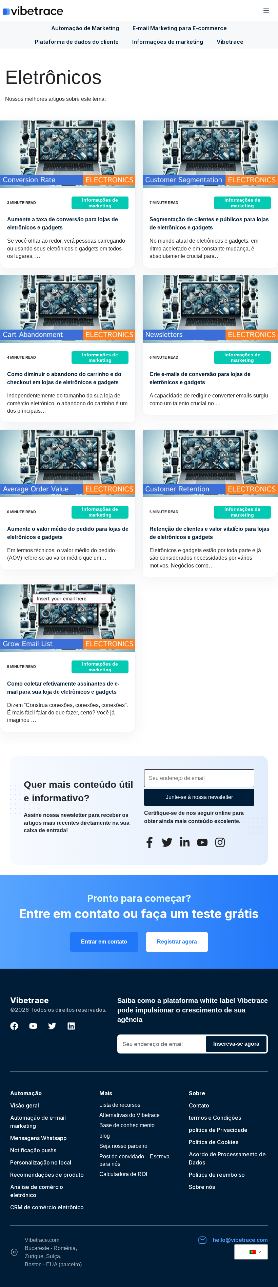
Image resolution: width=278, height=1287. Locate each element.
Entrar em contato (104, 942)
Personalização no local (40, 1162)
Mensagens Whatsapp (38, 1138)
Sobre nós (202, 1186)
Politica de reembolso (217, 1174)
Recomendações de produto (47, 1174)
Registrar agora (177, 942)
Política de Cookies (213, 1142)
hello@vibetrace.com (240, 1239)
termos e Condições (215, 1117)
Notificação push (32, 1150)
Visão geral (24, 1105)
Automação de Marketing (85, 28)
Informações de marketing (167, 41)
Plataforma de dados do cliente (77, 41)
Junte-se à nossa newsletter (199, 797)
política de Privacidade (218, 1129)
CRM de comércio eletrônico (47, 1207)
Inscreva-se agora (236, 1044)
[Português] (250, 1252)
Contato (199, 1105)
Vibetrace (230, 41)
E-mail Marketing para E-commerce (180, 28)
